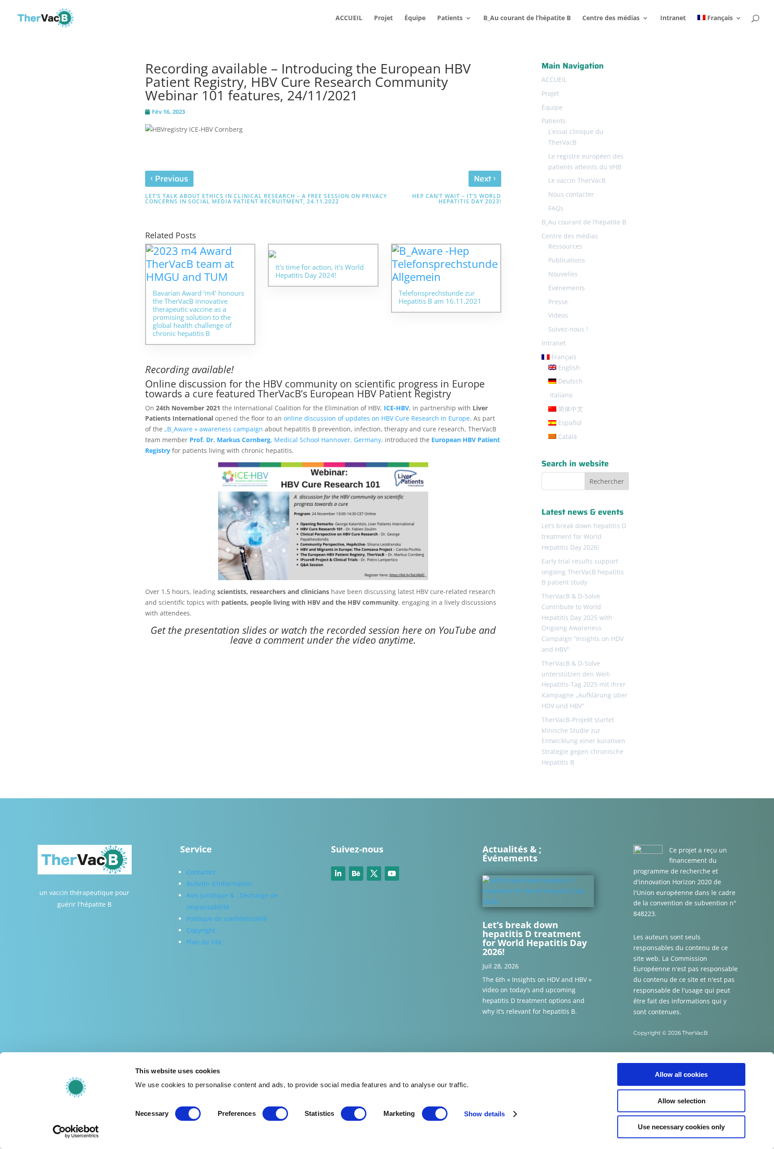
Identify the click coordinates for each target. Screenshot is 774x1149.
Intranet (673, 18)
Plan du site (204, 942)
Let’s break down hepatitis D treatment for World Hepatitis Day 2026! (584, 536)
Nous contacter (571, 194)
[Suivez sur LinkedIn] (338, 873)
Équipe (415, 18)
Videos (558, 315)
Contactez (201, 872)
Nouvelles (563, 274)
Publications (566, 260)
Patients (450, 18)
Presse (558, 301)
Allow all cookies (681, 1074)
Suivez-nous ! (568, 329)
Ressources (565, 246)
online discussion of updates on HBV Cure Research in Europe (377, 418)
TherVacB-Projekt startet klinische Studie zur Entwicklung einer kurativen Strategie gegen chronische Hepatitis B (583, 740)
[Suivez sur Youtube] (392, 873)
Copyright (200, 930)
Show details (484, 1114)
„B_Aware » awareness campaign (213, 429)
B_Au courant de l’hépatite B (527, 18)
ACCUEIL (348, 18)
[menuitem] (719, 25)
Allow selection (681, 1101)
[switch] (275, 1113)
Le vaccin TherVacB (577, 180)
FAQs (555, 208)
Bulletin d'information (219, 883)
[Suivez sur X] (374, 873)
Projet (383, 18)
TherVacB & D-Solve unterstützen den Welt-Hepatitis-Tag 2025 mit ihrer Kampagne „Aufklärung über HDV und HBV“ (585, 684)
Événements (566, 288)
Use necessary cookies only (681, 1127)
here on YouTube (439, 630)
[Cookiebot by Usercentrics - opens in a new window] (76, 1131)
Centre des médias (611, 18)
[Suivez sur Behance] (356, 873)
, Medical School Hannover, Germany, (286, 439)
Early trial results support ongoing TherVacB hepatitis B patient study (583, 572)
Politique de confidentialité (226, 918)
